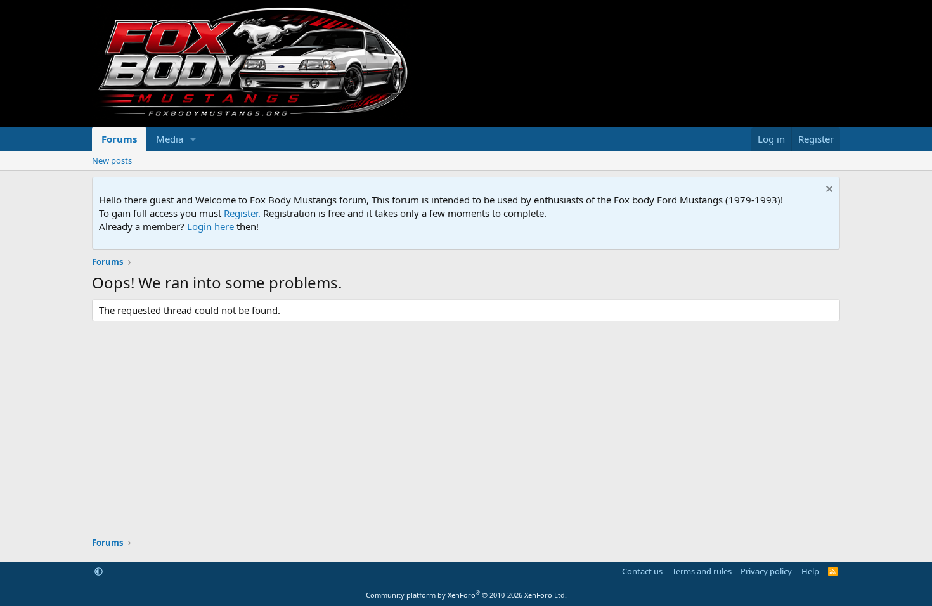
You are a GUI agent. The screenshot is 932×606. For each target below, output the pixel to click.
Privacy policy (766, 571)
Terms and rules (702, 571)
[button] (193, 139)
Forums (119, 138)
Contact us (642, 571)
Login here (210, 226)
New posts (112, 160)
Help (810, 571)
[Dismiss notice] (827, 190)
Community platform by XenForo (466, 595)
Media (169, 138)
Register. (242, 213)
